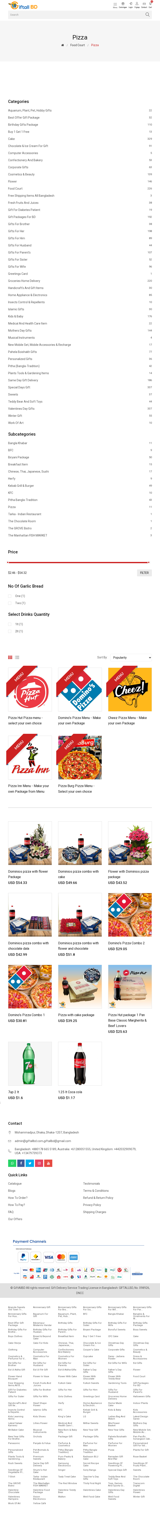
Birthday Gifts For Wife (117, 1324)
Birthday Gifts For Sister (92, 1324)
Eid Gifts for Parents (64, 1364)
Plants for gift (141, 1450)
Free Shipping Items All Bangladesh (80, 195)
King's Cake (64, 1416)
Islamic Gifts (80, 309)
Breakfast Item (80, 464)
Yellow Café (39, 1503)
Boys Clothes (15, 1336)
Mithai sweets (90, 1423)
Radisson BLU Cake (90, 1457)
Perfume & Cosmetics (64, 1444)
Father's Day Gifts (89, 1371)
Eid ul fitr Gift (40, 1370)
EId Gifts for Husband (39, 1364)
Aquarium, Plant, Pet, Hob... (67, 1315)
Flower (80, 181)
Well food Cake (91, 1497)
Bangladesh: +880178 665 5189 (35, 1149)
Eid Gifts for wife (117, 1363)
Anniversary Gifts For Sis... (92, 1308)
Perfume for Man (90, 1444)
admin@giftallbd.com (29, 1141)
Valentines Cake (92, 1490)
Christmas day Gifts (141, 1344)
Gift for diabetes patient (80, 210)
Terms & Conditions (96, 1190)
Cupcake (88, 1356)
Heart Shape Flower (40, 1404)
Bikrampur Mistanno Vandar (42, 1324)
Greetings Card (80, 273)
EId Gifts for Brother (14, 1364)
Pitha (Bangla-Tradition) (80, 366)
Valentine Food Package (41, 1491)
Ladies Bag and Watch (116, 1417)
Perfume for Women (115, 1444)
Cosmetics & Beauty (80, 174)
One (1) (20, 596)
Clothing (12, 1350)
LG (84, 1416)
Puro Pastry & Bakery (65, 1457)
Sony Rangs (89, 1470)
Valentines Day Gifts (80, 408)
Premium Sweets (38, 1457)
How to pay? (16, 1204)
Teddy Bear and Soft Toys (80, 401)
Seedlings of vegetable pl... (16, 1471)
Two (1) (20, 603)
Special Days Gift (80, 387)
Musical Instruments (80, 337)
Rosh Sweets (15, 1463)
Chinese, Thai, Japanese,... (66, 1344)
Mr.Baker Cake (16, 1430)
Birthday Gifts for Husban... (42, 1331)
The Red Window (67, 1483)
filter (144, 572)
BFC (80, 450)
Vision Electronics (39, 1498)
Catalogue (15, 1183)
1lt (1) (19, 624)
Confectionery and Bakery (80, 160)
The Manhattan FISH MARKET (80, 535)
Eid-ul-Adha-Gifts (67, 1370)
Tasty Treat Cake (67, 1477)
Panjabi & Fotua (41, 1443)
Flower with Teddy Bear (114, 1377)
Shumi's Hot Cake (40, 1471)
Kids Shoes (39, 1416)
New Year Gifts (116, 1430)
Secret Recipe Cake (91, 1464)
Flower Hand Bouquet (15, 1377)
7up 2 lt (13, 1092)
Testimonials (91, 1183)
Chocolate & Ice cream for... (92, 1344)
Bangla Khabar (80, 443)
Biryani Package (80, 457)
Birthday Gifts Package (80, 124)
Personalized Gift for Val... (140, 1444)
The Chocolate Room (80, 521)
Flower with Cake (67, 1376)
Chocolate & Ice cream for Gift (80, 146)
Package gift (65, 1436)
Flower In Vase (41, 1376)
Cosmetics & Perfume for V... (17, 1357)
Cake (80, 139)
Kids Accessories (140, 1411)
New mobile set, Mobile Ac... (142, 1431)
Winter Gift (80, 415)
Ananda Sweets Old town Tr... (16, 1308)
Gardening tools (117, 1383)
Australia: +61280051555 (74, 1149)
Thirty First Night (92, 1483)
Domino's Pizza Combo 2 (126, 943)
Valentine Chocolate (13, 1491)
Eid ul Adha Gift (16, 1370)
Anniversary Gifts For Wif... (117, 1308)
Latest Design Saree (140, 1417)
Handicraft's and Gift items (80, 288)
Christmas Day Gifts (116, 1344)
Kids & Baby (80, 316)
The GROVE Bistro (80, 528)
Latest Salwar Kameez (15, 1424)
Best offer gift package (80, 117)
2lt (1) (19, 631)
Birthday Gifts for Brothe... (17, 1331)
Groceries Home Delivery (80, 281)
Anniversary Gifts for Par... (142, 1308)
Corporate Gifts (80, 167)
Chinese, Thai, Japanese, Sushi (80, 471)
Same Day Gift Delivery (80, 380)
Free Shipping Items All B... (16, 1384)
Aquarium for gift (40, 1315)
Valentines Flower (139, 1491)
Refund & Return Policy (98, 1197)
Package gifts (91, 1436)
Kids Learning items (15, 1417)
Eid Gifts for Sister (89, 1364)
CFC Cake (113, 1336)
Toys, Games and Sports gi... (116, 1484)
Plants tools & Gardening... (16, 1457)
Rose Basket (140, 1456)
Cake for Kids (40, 1343)
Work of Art (80, 422)
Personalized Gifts (80, 359)
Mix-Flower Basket (114, 1424)
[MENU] (30, 689)
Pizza (80, 507)
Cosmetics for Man (41, 1357)
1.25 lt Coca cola (70, 1092)
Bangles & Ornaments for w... (141, 1316)
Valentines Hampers (14, 1498)
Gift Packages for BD (80, 217)
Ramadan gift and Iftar (115, 1457)
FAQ (11, 1212)
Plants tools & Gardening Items (80, 373)
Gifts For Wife (80, 266)
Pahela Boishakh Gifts (80, 352)
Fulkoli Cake (64, 1383)
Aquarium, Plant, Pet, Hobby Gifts (80, 110)
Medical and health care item (80, 323)
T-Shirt (11, 1477)
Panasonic (14, 1443)
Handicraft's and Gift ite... (17, 1404)
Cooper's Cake (91, 1350)
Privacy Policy (92, 1204)
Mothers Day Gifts (80, 330)
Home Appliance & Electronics (80, 295)
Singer (61, 1470)
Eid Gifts (137, 1363)
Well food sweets (113, 1498)
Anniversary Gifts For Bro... (67, 1308)
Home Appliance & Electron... (92, 1404)
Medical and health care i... (66, 1424)
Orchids (37, 1436)
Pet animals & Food (41, 1451)
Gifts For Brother (80, 224)
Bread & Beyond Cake (42, 1337)
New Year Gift (90, 1430)
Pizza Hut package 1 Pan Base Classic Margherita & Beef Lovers (127, 1020)
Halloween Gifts (141, 1396)
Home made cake (115, 1404)
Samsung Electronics (64, 1464)
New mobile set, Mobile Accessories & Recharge (80, 344)
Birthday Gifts (65, 1323)
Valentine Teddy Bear (67, 1491)
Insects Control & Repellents (80, 302)
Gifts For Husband (80, 245)
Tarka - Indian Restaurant (80, 514)
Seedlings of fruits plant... (140, 1464)
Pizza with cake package (76, 1015)
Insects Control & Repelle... (16, 1411)
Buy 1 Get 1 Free (80, 131)
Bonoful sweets (116, 1330)
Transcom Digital (139, 1484)
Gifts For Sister (80, 259)
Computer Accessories (80, 153)
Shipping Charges (94, 1212)
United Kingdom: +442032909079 (114, 1149)
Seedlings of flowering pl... (116, 1464)
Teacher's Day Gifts (91, 1478)
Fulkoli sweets (91, 1383)
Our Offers (15, 1219)
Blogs (11, 1190)
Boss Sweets (140, 1330)
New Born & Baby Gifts (67, 1431)
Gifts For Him (80, 238)
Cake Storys (14, 1343)
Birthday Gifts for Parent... (67, 1331)
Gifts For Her (80, 231)
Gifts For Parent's (80, 252)
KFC (80, 492)
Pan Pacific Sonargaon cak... (142, 1437)
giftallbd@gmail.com (57, 1141)
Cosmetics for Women (66, 1357)
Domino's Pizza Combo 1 (26, 1015)
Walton (62, 1497)
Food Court (77, 45)
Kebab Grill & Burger (80, 485)
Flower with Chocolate (89, 1377)
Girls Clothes (65, 1396)
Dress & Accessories (140, 1357)
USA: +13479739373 (28, 1153)
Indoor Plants (140, 1403)
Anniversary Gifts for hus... (17, 1315)
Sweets (80, 394)
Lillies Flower (40, 1423)
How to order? (18, 1197)
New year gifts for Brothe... (16, 1437)
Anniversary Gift (41, 1307)
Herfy (80, 478)
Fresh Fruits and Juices (80, 202)
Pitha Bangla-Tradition (80, 500)
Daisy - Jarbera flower (116, 1357)
